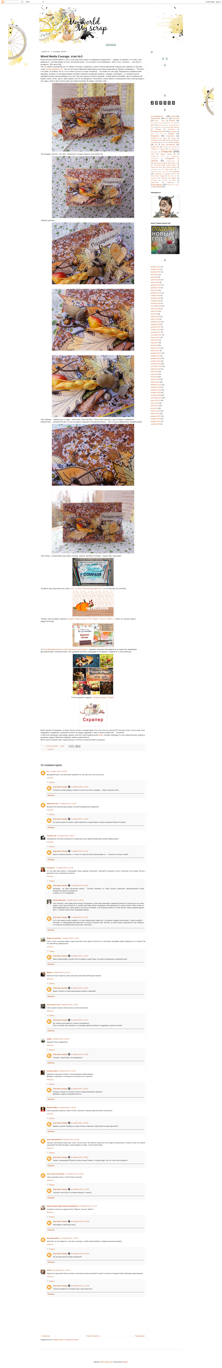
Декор (153, 125)
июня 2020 (155, 275)
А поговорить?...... (158, 116)
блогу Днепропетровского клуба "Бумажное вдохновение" (65, 649)
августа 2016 (155, 369)
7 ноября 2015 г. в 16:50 (58, 771)
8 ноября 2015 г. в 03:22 (69, 1005)
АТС (166, 118)
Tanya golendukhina (54, 1139)
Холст (174, 180)
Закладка (158, 129)
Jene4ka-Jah (51, 836)
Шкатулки (171, 182)
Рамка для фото (156, 167)
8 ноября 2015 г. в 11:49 (66, 1071)
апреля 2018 (155, 316)
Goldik (49, 1039)
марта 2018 (155, 319)
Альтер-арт (155, 118)
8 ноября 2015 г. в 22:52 (70, 1139)
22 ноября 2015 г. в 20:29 (69, 1238)
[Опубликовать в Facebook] (77, 746)
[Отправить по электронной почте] (69, 746)
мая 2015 (154, 408)
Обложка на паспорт (158, 149)
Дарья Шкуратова (106, 1362)
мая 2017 (154, 345)
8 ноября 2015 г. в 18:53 (79, 1123)
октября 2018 (156, 303)
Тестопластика (172, 176)
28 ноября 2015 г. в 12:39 (80, 1286)
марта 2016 (155, 382)
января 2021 (155, 269)
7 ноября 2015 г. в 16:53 (79, 787)
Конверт (171, 134)
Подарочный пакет (158, 156)
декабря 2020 (156, 272)
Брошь (153, 123)
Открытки (50, 749)
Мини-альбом (174, 142)
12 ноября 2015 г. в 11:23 (80, 1189)
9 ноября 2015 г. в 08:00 (79, 1157)
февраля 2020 (156, 285)
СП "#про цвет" (167, 169)
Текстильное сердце (157, 176)
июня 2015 (155, 406)
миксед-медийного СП (54, 69)
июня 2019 (155, 290)
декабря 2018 (156, 298)
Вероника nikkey (53, 1238)
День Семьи (161, 127)
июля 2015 (155, 403)
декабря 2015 (156, 390)
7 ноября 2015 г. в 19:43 (75, 900)
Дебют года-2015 (171, 123)
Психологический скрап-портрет (165, 165)
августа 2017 (155, 337)
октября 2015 (156, 395)
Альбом (173, 116)
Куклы (174, 138)
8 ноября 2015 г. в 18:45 (79, 988)
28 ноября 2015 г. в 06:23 (61, 1270)
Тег (175, 174)
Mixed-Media (157, 187)
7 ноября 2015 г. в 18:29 (65, 836)
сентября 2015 (156, 398)
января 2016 (155, 387)
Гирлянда (160, 123)
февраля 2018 (156, 322)
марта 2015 (155, 413)
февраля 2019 (156, 293)
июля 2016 (155, 371)
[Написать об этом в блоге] (72, 746)
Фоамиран (154, 180)
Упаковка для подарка (168, 178)
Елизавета (51, 868)
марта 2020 (155, 282)
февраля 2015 (156, 416)
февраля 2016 (156, 385)
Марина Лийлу (52, 1107)
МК (156, 144)
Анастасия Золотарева (55, 1174)
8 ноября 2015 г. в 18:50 (79, 1089)
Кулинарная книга (157, 140)
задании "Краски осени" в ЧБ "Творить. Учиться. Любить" (90, 619)
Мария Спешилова (54, 938)
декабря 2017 (156, 327)
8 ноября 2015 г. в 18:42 (79, 956)
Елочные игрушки (173, 127)
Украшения (154, 178)
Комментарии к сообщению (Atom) (65, 1340)
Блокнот (172, 121)
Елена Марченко (59, 900)
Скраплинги (154, 169)
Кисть (161, 133)
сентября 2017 (156, 335)
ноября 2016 (155, 361)
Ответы (52, 782)
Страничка (175, 171)
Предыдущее (140, 1336)
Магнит (168, 140)
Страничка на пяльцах (162, 174)
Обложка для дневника (169, 147)
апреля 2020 (155, 280)
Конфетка (155, 136)
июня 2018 (155, 311)
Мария (49, 972)
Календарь (173, 131)
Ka (48, 771)
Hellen (49, 1270)
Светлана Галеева (60, 787)
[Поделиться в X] (74, 746)
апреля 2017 (155, 348)
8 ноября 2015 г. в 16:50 (67, 1107)
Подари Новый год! (167, 154)
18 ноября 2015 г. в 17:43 (88, 1206)
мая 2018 (154, 314)
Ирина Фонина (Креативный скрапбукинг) (62, 1206)
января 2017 (155, 356)
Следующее (45, 1336)
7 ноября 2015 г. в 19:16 (64, 868)
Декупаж (160, 125)
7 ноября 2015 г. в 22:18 (70, 938)
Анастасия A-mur (53, 1005)
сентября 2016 (156, 366)
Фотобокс (165, 180)
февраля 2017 (156, 353)
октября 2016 (156, 364)
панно (153, 154)
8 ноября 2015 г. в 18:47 (79, 1020)
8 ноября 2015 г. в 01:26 (61, 972)
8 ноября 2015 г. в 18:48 (79, 1054)
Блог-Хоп (175, 118)
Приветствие (171, 161)
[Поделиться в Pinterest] (79, 746)
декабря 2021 (156, 267)
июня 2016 (155, 374)
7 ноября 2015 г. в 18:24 (67, 804)
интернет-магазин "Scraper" (103, 697)
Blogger (125, 1362)
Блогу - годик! (160, 120)
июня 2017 (155, 343)
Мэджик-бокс (155, 147)
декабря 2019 (156, 288)
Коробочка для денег (159, 138)
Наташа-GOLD (52, 1071)
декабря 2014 (156, 421)
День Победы (169, 125)
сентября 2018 (156, 306)
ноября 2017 (155, 330)
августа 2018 (155, 309)
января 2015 (155, 419)
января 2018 (155, 324)
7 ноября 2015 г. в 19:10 (79, 819)
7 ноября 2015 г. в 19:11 (79, 851)
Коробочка (170, 136)
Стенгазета (164, 171)
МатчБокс (164, 142)
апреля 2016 (155, 379)
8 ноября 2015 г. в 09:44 (60, 1039)
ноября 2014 (155, 424)
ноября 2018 (155, 301)
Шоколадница (157, 185)
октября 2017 (156, 332)
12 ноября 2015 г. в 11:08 (74, 1174)
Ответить (50, 778)
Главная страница (92, 1336)
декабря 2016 (156, 358)
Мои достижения (168, 144)
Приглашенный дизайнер (159, 163)
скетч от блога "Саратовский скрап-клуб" (86, 588)
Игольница (171, 129)
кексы (152, 133)
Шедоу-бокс (155, 182)
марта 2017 (155, 351)
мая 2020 (154, 277)
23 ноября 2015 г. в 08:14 (80, 1254)
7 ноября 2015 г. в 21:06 (79, 917)
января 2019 (155, 295)
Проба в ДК (175, 163)
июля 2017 (155, 340)
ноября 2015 (155, 392)
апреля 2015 (155, 411)
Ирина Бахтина (52, 804)
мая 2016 (154, 377)
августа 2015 (155, 400)
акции (101, 735)
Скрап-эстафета (171, 167)
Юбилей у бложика (173, 184)
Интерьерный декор (158, 131)
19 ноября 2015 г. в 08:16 (80, 1221)
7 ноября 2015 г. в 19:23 (79, 885)
